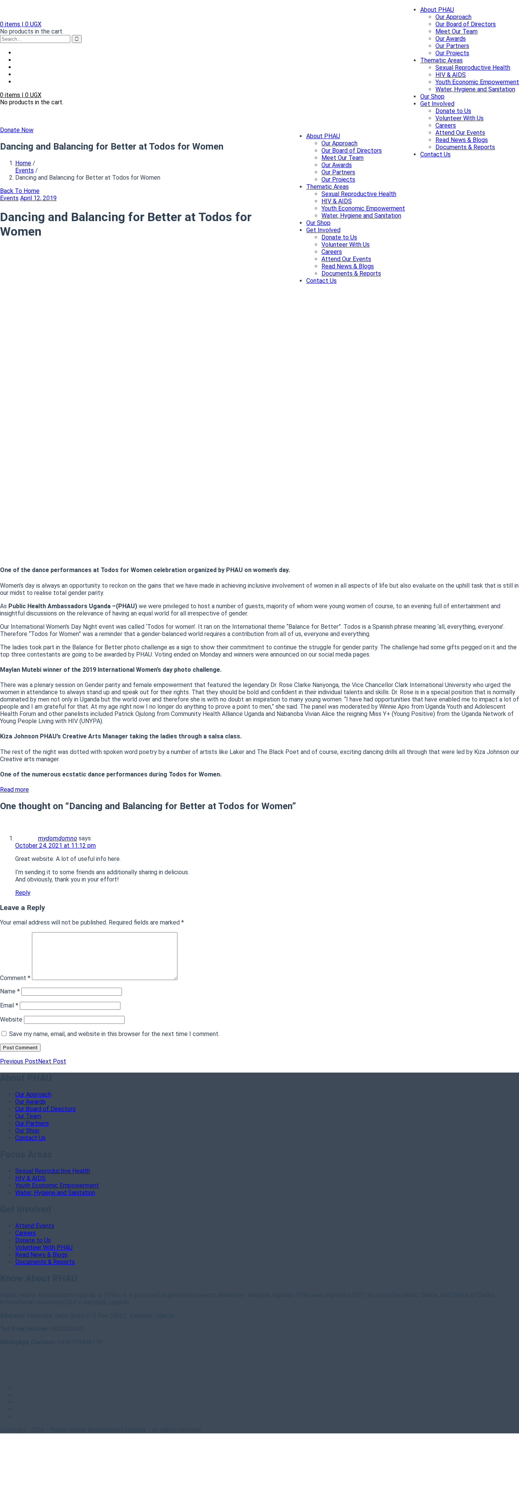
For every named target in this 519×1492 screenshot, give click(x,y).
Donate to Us (453, 111)
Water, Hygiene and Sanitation (475, 89)
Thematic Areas (441, 60)
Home (23, 163)
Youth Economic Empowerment (477, 82)
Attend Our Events (460, 132)
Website (11, 1019)
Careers (445, 125)
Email (9, 1005)
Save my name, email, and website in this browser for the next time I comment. (114, 1034)
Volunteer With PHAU (44, 1247)
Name (10, 991)
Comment (15, 978)
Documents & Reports (465, 147)
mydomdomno (57, 838)
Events (24, 170)
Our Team (28, 1116)
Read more (14, 789)
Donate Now (16, 130)
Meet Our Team (456, 31)
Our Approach (453, 17)
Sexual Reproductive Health (472, 67)
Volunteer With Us (459, 118)
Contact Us (435, 154)
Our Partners (452, 45)
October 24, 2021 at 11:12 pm (55, 845)
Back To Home (20, 190)
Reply (22, 892)
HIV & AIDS (450, 74)
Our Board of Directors (465, 24)
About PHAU (437, 9)
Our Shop (432, 96)
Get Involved (437, 103)
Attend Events (34, 1225)
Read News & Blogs (461, 139)
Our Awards (450, 38)
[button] (20, 24)
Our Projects (452, 53)
